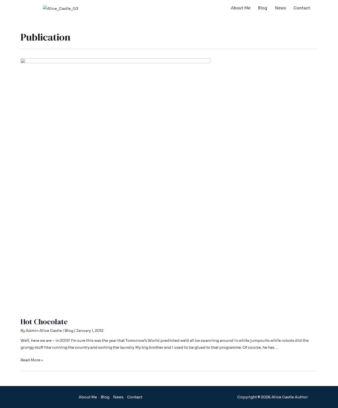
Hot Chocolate (44, 322)
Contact (301, 8)
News (280, 8)
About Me (240, 8)
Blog (262, 8)
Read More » (32, 360)
